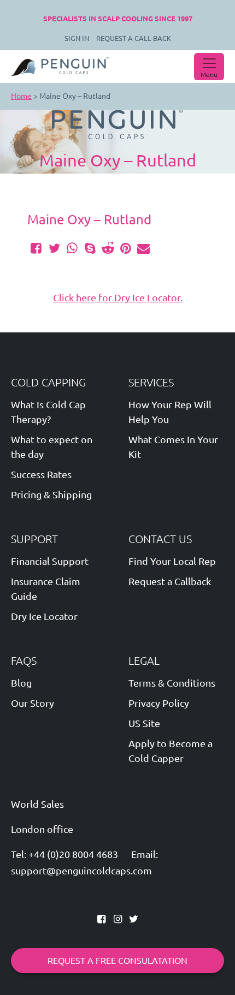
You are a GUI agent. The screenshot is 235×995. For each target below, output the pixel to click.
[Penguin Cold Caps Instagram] (118, 918)
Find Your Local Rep (172, 561)
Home (21, 96)
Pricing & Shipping (51, 494)
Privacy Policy (158, 703)
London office (42, 829)
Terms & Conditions (171, 682)
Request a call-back (133, 38)
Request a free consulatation (117, 961)
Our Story (32, 703)
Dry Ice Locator (44, 616)
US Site (144, 723)
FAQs (24, 660)
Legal (144, 660)
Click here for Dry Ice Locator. (118, 297)
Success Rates (41, 474)
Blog (21, 682)
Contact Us (160, 539)
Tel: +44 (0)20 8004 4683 (64, 854)
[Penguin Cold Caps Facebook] (102, 918)
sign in (76, 38)
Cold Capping (48, 382)
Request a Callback (169, 581)
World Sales (37, 804)
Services (151, 382)
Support (34, 539)
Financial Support (50, 561)
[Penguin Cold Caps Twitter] (133, 918)
